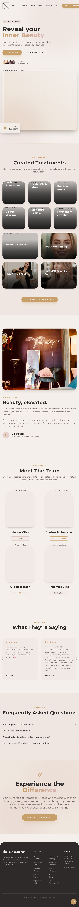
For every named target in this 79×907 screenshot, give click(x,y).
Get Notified (27, 286)
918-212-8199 (69, 868)
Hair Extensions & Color (54, 883)
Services (22, 6)
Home (13, 6)
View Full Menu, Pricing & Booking (40, 299)
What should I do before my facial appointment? (26, 737)
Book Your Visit (12, 52)
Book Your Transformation (39, 817)
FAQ (56, 6)
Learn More (24, 202)
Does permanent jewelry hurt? (17, 731)
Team (40, 6)
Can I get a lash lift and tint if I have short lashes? (26, 743)
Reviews (48, 6)
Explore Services (33, 52)
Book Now (11, 202)
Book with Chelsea (59, 538)
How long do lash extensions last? (18, 724)
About (32, 6)
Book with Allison (20, 593)
